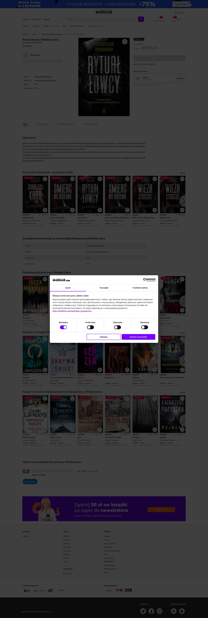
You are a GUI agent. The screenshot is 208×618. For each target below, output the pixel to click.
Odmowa (103, 337)
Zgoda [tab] (68, 288)
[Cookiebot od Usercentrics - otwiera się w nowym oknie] (145, 280)
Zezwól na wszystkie (138, 337)
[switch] (90, 327)
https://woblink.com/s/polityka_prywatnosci (72, 311)
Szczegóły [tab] (104, 288)
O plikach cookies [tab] (140, 288)
